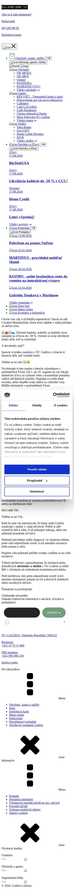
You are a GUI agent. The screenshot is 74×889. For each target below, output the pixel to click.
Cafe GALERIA (27, 106)
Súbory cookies (18, 813)
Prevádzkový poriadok (22, 721)
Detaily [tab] (37, 405)
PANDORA (24, 83)
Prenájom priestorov (21, 799)
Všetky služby (26, 140)
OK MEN (23, 76)
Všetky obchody (27, 89)
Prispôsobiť (35, 480)
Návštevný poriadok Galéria (26, 725)
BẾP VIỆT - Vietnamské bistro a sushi (40, 96)
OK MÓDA (24, 72)
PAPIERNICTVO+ (29, 86)
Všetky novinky (19, 224)
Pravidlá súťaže (18, 806)
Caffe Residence (26, 110)
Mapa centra (16, 714)
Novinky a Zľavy (27, 148)
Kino (12, 708)
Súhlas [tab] (13, 405)
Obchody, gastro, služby (32, 62)
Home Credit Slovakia (30, 134)
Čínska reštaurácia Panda (32, 113)
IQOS (20, 137)
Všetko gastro (25, 120)
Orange (21, 79)
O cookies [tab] (60, 405)
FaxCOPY (23, 130)
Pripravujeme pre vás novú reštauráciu (39, 100)
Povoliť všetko (37, 469)
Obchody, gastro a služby (24, 704)
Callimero (22, 103)
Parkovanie (16, 718)
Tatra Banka (24, 127)
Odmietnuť (37, 491)
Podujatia (23, 232)
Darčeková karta (19, 711)
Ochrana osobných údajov (25, 809)
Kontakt (14, 796)
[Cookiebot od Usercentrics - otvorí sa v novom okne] (53, 395)
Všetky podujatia (19, 302)
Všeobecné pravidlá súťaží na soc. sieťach (34, 802)
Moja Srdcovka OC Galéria (33, 117)
